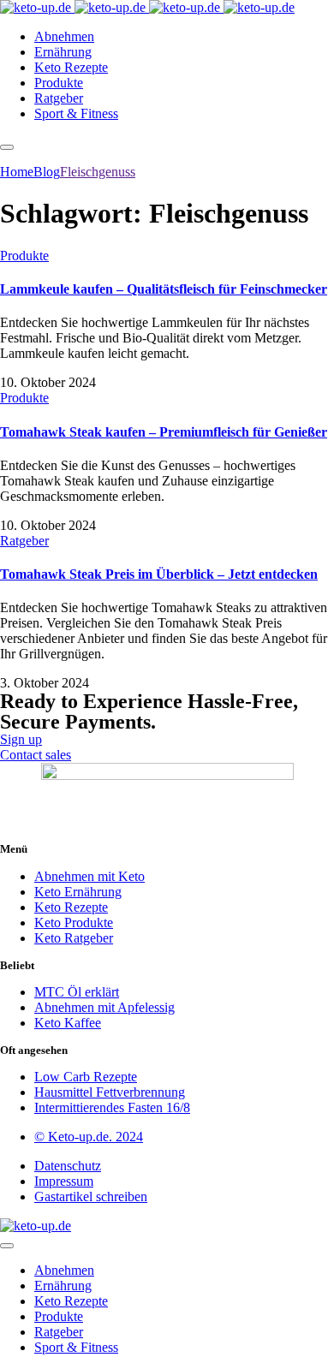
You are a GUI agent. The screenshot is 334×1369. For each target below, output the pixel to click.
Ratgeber (24, 540)
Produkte (24, 255)
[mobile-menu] (7, 147)
